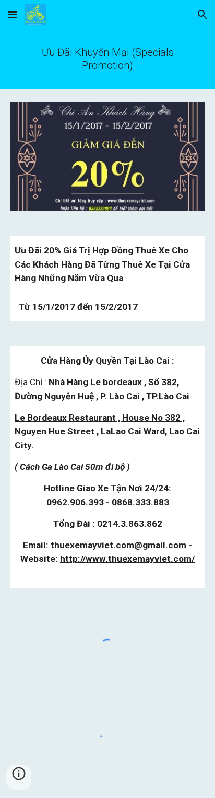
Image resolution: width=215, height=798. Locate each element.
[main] (107, 59)
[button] (12, 14)
